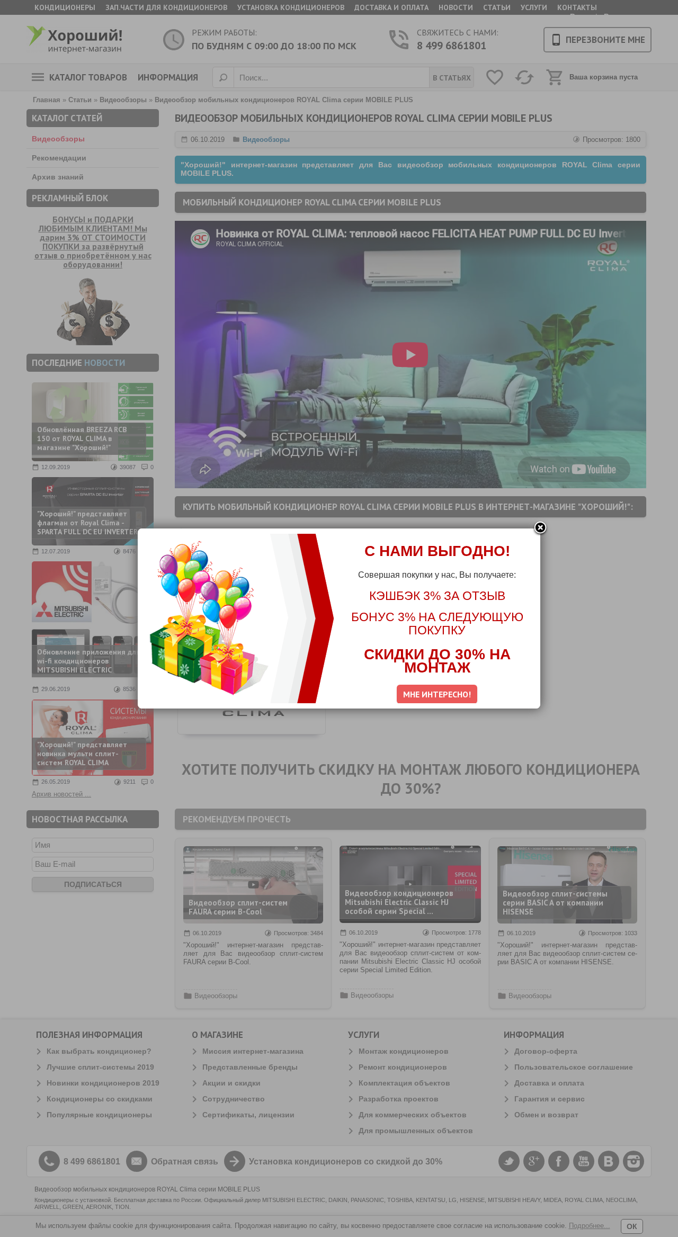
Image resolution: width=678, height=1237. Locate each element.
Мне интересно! (437, 694)
